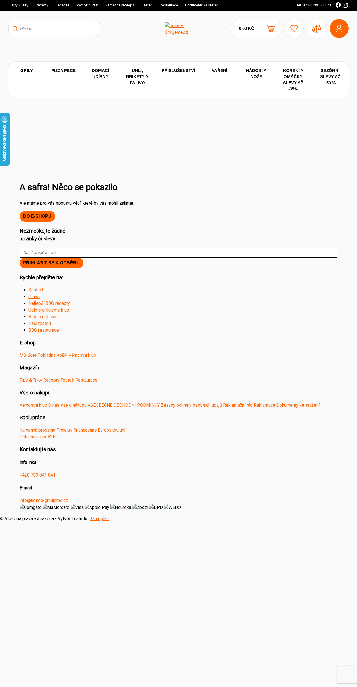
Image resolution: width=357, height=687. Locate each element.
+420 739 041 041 (38, 475)
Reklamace (264, 405)
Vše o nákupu (73, 405)
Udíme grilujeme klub (48, 310)
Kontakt (35, 290)
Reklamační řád (238, 405)
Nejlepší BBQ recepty (49, 303)
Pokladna (46, 355)
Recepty (42, 5)
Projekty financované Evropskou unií (91, 430)
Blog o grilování (43, 316)
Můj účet (28, 355)
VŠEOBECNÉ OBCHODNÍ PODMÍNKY (124, 405)
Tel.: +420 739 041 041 (313, 5)
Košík (62, 355)
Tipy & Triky (19, 5)
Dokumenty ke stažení (202, 5)
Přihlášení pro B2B (38, 436)
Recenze (62, 5)
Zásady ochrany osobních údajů (191, 405)
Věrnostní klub (87, 5)
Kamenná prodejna (120, 5)
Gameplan (99, 518)
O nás (34, 296)
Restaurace (169, 5)
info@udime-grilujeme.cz (44, 500)
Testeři (147, 5)
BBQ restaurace (43, 330)
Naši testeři (39, 323)
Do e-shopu (37, 216)
